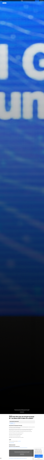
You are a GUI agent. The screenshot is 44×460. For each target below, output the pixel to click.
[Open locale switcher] (1, 458)
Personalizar (39, 458)
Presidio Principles (12, 442)
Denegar (39, 455)
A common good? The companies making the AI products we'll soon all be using (18, 458)
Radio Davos (10, 415)
